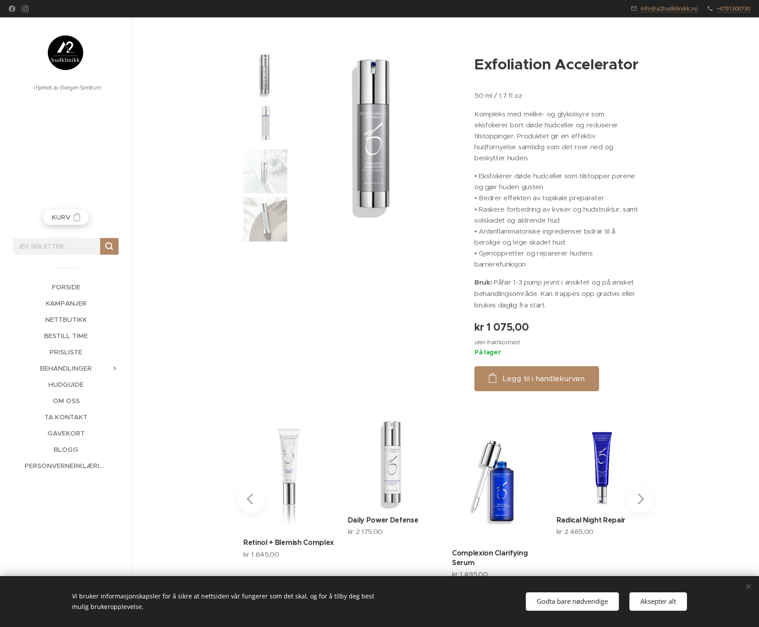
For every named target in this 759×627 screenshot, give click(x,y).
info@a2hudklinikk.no (669, 8)
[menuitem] (66, 287)
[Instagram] (25, 8)
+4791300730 (733, 8)
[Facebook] (12, 8)
